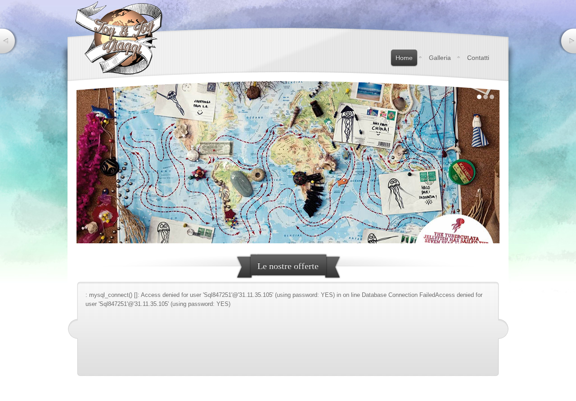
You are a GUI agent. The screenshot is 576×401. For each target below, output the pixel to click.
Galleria (440, 57)
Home (404, 57)
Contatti (478, 57)
